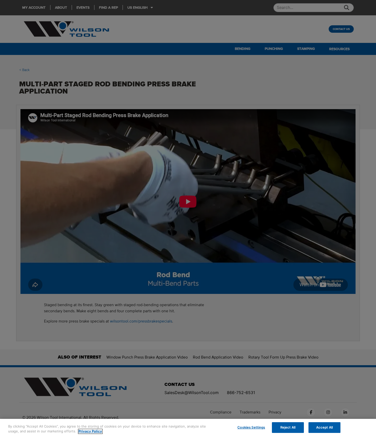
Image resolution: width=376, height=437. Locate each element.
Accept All (324, 427)
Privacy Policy (90, 431)
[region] (188, 428)
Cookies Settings (251, 427)
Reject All (287, 427)
